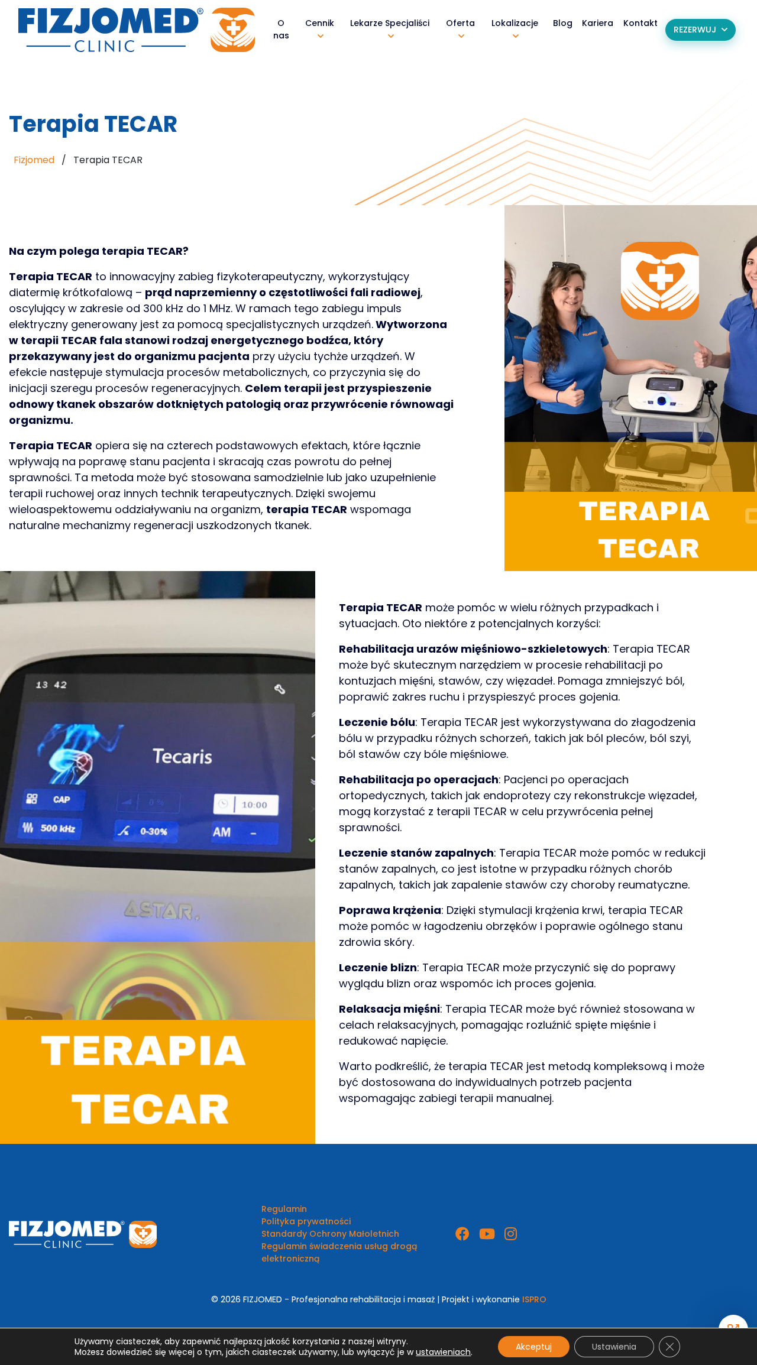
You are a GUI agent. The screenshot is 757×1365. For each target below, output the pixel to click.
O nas (281, 29)
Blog (562, 23)
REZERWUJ (695, 29)
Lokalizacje (514, 23)
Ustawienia (614, 1347)
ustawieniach (443, 1352)
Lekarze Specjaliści (389, 23)
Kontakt (640, 23)
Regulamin (284, 1209)
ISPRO (534, 1299)
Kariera (597, 23)
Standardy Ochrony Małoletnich (330, 1234)
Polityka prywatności (306, 1221)
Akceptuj (534, 1347)
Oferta (460, 23)
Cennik (319, 23)
